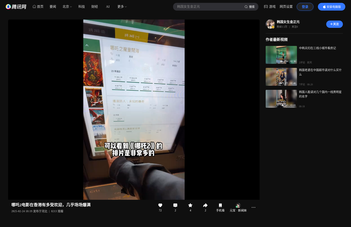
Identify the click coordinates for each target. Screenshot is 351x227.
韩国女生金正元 (288, 22)
